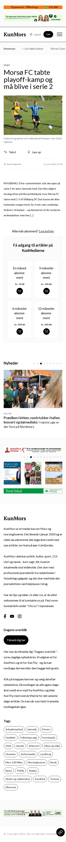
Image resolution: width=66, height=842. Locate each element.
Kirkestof (34, 745)
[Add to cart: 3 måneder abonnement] (46, 291)
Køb (48, 34)
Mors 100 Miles (14, 762)
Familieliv (11, 737)
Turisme (54, 778)
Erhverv (46, 729)
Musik (53, 762)
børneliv (32, 729)
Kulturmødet (28, 754)
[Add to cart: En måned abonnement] (19, 291)
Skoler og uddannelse (18, 778)
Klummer (11, 754)
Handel (20, 745)
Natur (9, 770)
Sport (7, 65)
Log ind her (46, 231)
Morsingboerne (36, 762)
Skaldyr (33, 770)
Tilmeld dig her (16, 640)
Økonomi (11, 787)
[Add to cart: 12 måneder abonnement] (46, 331)
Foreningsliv (48, 737)
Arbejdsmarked (14, 729)
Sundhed (40, 778)
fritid (8, 745)
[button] (34, 364)
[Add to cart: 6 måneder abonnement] (19, 331)
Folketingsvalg (28, 737)
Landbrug (45, 754)
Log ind (37, 34)
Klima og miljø (52, 745)
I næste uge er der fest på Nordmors (32, 422)
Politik (20, 770)
